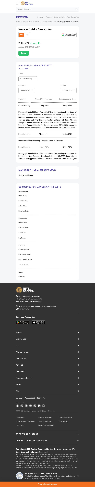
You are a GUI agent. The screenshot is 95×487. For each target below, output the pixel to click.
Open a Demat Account (47, 248)
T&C (30, 254)
